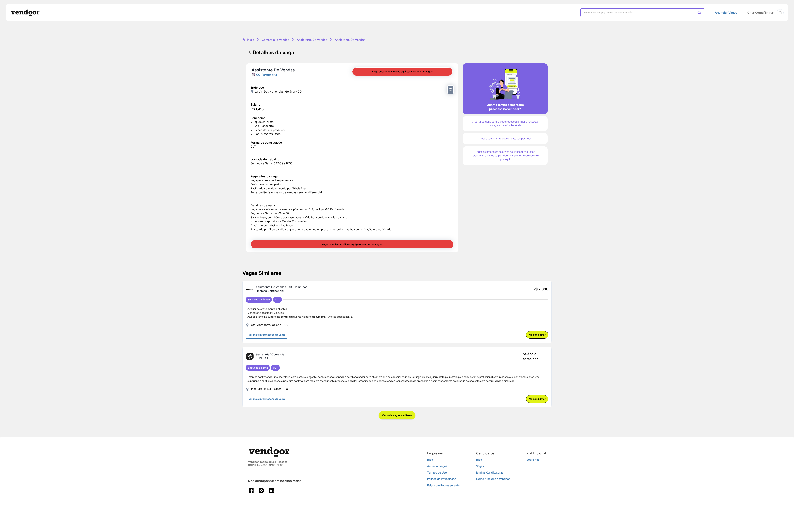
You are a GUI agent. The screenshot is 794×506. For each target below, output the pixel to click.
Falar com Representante (443, 485)
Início (250, 39)
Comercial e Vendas (275, 39)
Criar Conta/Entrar (760, 12)
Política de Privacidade (441, 479)
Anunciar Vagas (726, 12)
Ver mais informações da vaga (266, 334)
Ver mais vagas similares (397, 415)
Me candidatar (537, 334)
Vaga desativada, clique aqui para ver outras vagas (402, 71)
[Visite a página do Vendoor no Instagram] (261, 490)
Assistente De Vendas (312, 39)
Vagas (480, 466)
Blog (430, 459)
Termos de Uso (437, 472)
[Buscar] (699, 13)
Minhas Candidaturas (489, 472)
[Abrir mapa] (450, 89)
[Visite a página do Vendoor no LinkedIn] (272, 490)
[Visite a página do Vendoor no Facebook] (251, 490)
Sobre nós (532, 459)
